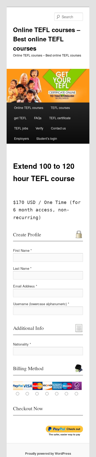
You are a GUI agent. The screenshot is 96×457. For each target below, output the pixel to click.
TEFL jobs (21, 128)
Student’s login (46, 138)
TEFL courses (60, 107)
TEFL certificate (60, 118)
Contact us (58, 128)
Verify (39, 128)
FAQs (37, 118)
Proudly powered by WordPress (48, 453)
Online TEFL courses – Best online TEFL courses (46, 38)
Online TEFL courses (28, 107)
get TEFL (20, 118)
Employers (21, 138)
